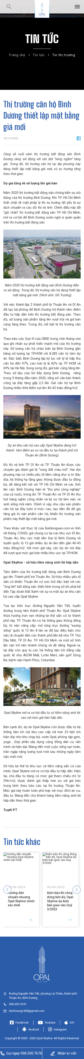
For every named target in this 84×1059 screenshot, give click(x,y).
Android (33, 1029)
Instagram (60, 1029)
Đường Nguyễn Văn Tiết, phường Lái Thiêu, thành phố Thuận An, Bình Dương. (43, 995)
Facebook (22, 1022)
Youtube (50, 1022)
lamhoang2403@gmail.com (27, 1011)
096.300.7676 (17, 1004)
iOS (72, 1022)
